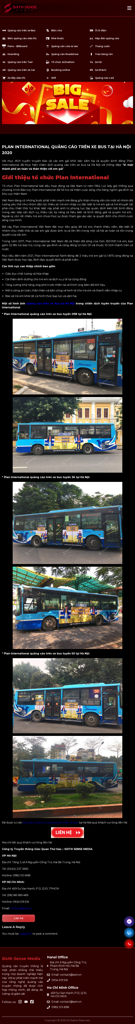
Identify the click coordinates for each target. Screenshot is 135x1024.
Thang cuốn (102, 46)
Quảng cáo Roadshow (65, 54)
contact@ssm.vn (21, 908)
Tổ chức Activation (62, 62)
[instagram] (20, 1002)
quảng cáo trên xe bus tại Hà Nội (50, 303)
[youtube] (26, 1002)
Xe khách (100, 69)
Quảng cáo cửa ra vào (64, 46)
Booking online (60, 69)
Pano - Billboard (17, 46)
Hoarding (13, 54)
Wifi (53, 77)
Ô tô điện (100, 30)
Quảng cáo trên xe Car (21, 69)
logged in (25, 933)
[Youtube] (32, 1002)
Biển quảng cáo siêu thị (22, 38)
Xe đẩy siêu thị (16, 77)
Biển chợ (56, 30)
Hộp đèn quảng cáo (107, 38)
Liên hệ (18, 918)
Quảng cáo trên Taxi (20, 62)
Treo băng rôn (104, 54)
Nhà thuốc (57, 38)
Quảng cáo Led (104, 77)
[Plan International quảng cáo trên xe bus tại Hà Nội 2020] (20, 14)
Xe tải (98, 62)
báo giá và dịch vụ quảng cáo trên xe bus (50, 822)
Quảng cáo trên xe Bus (21, 30)
